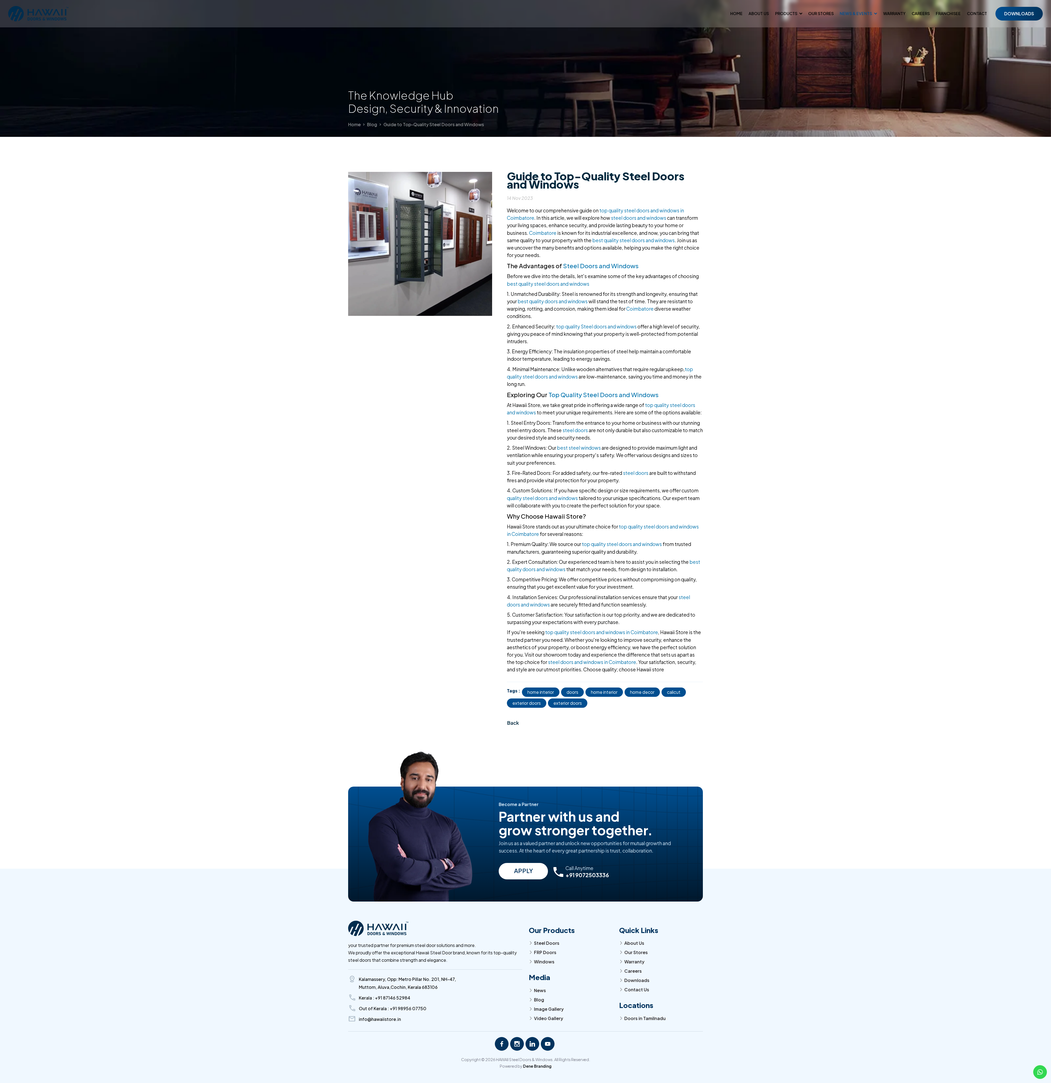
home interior (540, 692)
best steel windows (579, 448)
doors (572, 692)
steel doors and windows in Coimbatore (592, 662)
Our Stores (821, 13)
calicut (673, 692)
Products (786, 13)
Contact (977, 13)
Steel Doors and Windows (601, 266)
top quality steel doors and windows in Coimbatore (601, 632)
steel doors (575, 430)
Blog (372, 124)
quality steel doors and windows (542, 498)
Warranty (894, 13)
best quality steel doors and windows (633, 240)
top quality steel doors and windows (622, 544)
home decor (642, 692)
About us (759, 13)
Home (736, 13)
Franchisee (948, 13)
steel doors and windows (638, 218)
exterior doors (526, 703)
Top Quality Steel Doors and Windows (603, 394)
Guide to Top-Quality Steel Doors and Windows (433, 124)
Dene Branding (537, 1066)
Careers (921, 13)
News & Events (856, 13)
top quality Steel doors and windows (596, 327)
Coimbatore (542, 233)
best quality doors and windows (553, 301)
